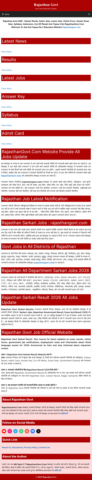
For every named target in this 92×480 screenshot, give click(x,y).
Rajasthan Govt (46, 4)
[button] (89, 14)
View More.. (7, 51)
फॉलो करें (64, 413)
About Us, (7, 447)
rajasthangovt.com (44, 262)
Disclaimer (17, 447)
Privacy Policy (31, 447)
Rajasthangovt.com (71, 27)
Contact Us (44, 447)
